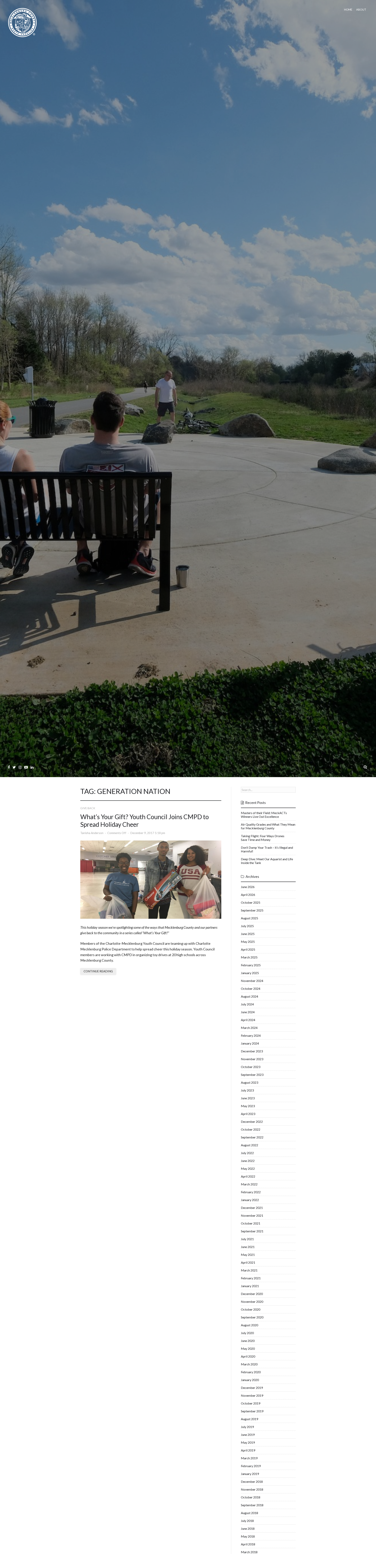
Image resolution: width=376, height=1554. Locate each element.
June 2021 (248, 1247)
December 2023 (252, 1051)
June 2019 (248, 1434)
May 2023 (248, 1106)
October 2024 (250, 988)
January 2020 (250, 1380)
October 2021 (250, 1223)
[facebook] (9, 767)
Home (348, 9)
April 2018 (248, 1544)
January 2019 (250, 1474)
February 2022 (251, 1192)
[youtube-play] (26, 767)
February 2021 (251, 1278)
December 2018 (252, 1481)
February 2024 (251, 1035)
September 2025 (252, 910)
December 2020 (252, 1294)
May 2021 (248, 1254)
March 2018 (249, 1552)
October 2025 (250, 902)
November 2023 (252, 1059)
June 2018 (248, 1528)
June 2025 (248, 934)
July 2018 (247, 1521)
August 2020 (249, 1325)
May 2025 (248, 941)
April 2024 (248, 1020)
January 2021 (250, 1286)
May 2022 (248, 1168)
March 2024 (249, 1027)
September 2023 (252, 1074)
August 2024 (249, 996)
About (361, 9)
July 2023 (247, 1090)
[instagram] (20, 767)
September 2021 (252, 1231)
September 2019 (252, 1411)
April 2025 (248, 949)
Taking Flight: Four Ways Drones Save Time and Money (262, 837)
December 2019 (252, 1387)
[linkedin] (32, 767)
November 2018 (252, 1489)
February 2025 (251, 965)
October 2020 (250, 1309)
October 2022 (250, 1129)
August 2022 (249, 1145)
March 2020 (249, 1364)
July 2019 (247, 1427)
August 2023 (249, 1082)
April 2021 (248, 1262)
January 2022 (250, 1200)
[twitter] (14, 767)
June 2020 (248, 1341)
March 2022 (249, 1184)
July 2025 (247, 926)
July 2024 (247, 1004)
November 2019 (252, 1395)
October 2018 (250, 1497)
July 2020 (247, 1333)
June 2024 (248, 1012)
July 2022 (247, 1153)
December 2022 (252, 1121)
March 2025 (249, 957)
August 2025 (249, 918)
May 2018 (248, 1536)
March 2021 (249, 1270)
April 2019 (248, 1450)
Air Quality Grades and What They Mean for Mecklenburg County (268, 826)
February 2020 (251, 1372)
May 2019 (248, 1442)
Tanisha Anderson (91, 833)
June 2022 (248, 1161)
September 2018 (252, 1505)
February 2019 (251, 1466)
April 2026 (248, 894)
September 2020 (252, 1317)
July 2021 (247, 1239)
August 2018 (249, 1513)
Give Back (87, 808)
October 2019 (250, 1403)
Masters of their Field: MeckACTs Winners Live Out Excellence (264, 814)
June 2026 (248, 887)
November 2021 (252, 1215)
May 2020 (248, 1348)
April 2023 (248, 1114)
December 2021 (252, 1207)
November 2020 (252, 1301)
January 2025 (250, 973)
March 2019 (249, 1458)
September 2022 (252, 1137)
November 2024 (252, 981)
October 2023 (250, 1067)
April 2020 (248, 1356)
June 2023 (248, 1098)
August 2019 (249, 1419)
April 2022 (248, 1176)
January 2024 (250, 1043)
